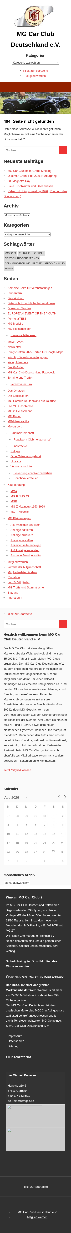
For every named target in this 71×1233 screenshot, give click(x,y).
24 (8, 852)
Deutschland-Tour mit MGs (22, 258)
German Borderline (17, 263)
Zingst (9, 268)
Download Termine (19, 308)
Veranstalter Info (21, 466)
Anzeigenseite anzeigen (26, 545)
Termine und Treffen (20, 377)
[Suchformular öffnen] (66, 87)
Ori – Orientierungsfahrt (26, 456)
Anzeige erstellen (22, 540)
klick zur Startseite (20, 614)
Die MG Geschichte (20, 406)
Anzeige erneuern (22, 535)
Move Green (15, 342)
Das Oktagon (16, 390)
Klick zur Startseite (35, 70)
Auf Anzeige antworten (25, 550)
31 (44, 816)
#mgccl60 (10, 253)
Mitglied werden (36, 76)
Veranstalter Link (21, 384)
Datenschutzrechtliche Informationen (31, 303)
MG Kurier (14, 416)
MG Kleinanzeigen (19, 518)
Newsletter (14, 347)
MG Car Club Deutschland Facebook (31, 372)
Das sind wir (16, 298)
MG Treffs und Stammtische (26, 587)
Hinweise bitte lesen (23, 335)
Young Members (18, 362)
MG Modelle (15, 323)
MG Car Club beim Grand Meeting (29, 170)
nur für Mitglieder (18, 582)
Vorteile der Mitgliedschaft (24, 567)
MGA (14, 491)
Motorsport (15, 426)
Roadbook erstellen (25, 478)
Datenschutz (16, 1041)
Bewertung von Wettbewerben (32, 473)
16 (62, 834)
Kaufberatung (16, 484)
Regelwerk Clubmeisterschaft (32, 439)
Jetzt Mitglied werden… (19, 770)
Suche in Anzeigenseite (25, 555)
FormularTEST (17, 318)
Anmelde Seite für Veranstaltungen (30, 288)
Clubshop (14, 577)
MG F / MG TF (20, 496)
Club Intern (15, 293)
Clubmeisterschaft (31, 253)
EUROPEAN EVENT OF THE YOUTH (32, 313)
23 (62, 843)
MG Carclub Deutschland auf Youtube (32, 401)
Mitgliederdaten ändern (22, 572)
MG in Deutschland (20, 411)
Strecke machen (54, 263)
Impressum (15, 597)
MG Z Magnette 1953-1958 (28, 506)
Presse (37, 263)
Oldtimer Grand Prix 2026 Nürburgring (32, 175)
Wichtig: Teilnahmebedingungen (28, 357)
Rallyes (15, 451)
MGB (14, 501)
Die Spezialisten (18, 395)
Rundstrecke (19, 446)
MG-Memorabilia (18, 421)
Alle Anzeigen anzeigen (25, 524)
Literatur (16, 461)
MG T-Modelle (20, 511)
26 (26, 852)
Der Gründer (16, 367)
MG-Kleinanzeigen (19, 328)
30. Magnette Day (19, 181)
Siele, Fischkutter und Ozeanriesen (30, 186)
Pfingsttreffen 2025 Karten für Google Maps (35, 352)
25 (17, 852)
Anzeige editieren (22, 530)
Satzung (13, 592)
